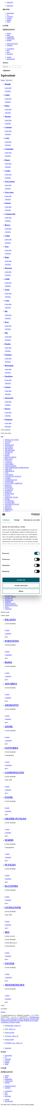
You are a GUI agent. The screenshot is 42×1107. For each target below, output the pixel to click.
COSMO (7, 478)
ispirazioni (10, 2)
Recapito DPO (34, 1019)
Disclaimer (26, 1019)
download (10, 54)
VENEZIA (8, 609)
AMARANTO (9, 445)
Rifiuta (21, 591)
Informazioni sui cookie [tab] (32, 520)
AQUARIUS (9, 447)
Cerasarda (10, 16)
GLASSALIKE (10, 502)
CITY (6, 473)
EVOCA (7, 495)
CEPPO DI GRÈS (10, 466)
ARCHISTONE (10, 450)
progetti (9, 40)
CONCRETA (9, 474)
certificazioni (11, 38)
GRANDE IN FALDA (12, 504)
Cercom (9, 18)
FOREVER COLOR (11, 497)
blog (8, 50)
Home (3, 80)
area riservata (11, 59)
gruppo (9, 33)
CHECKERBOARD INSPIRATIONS (17, 467)
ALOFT (7, 443)
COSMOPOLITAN (11, 480)
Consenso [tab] (6, 520)
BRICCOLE (9, 459)
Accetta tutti (21, 580)
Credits (17, 1022)
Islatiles (9, 20)
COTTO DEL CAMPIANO (13, 483)
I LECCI (7, 511)
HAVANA (8, 508)
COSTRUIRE (9, 481)
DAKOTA (8, 485)
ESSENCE (8, 492)
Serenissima (10, 13)
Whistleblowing (34, 1017)
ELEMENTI (9, 490)
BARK (7, 455)
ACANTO (8, 441)
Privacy (3, 1019)
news (8, 52)
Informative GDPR (17, 1019)
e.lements (9, 45)
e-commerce (10, 48)
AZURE (7, 454)
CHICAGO (8, 469)
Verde (8, 22)
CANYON (8, 460)
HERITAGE (9, 509)
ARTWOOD (9, 452)
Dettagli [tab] (17, 520)
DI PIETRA (8, 487)
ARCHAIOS (9, 448)
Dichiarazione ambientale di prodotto (12, 1020)
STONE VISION (10, 596)
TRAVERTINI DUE (11, 605)
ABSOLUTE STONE (12, 440)
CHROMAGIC (9, 471)
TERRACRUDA (10, 603)
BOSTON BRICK (10, 457)
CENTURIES (9, 464)
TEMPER (8, 602)
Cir (8, 15)
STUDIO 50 (9, 598)
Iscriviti (3, 1012)
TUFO (7, 607)
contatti (9, 57)
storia (8, 35)
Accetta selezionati (21, 585)
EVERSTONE (9, 494)
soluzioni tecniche (12, 43)
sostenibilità (10, 37)
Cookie (8, 1019)
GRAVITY (8, 506)
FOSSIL (7, 499)
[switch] (37, 559)
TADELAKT (9, 600)
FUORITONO (9, 501)
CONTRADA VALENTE (13, 476)
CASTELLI (8, 462)
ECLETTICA (9, 488)
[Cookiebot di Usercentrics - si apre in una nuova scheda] (31, 514)
